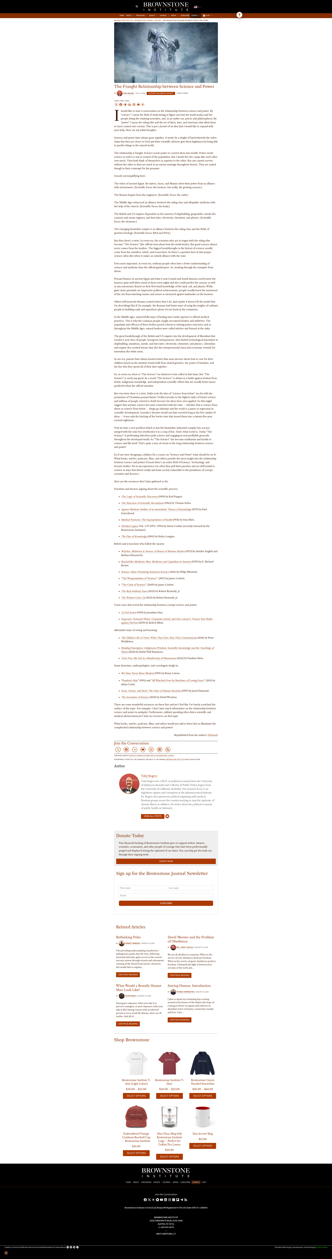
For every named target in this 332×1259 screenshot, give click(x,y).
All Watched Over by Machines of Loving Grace (178, 680)
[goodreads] (174, 1199)
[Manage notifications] (6, 1253)
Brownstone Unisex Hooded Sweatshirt (203, 1082)
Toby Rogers (149, 776)
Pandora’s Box (130, 680)
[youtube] (162, 1199)
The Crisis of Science (134, 584)
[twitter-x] (150, 1199)
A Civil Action (128, 612)
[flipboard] (178, 1199)
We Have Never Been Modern (137, 673)
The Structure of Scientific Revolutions (142, 503)
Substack (213, 735)
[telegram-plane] (182, 1199)
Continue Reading (128, 974)
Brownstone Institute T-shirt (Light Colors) (136, 1082)
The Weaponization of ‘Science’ (139, 578)
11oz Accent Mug (203, 1133)
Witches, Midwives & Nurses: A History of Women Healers (153, 551)
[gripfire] (154, 1199)
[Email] (167, 816)
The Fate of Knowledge (134, 536)
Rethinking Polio (128, 937)
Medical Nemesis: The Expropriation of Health (146, 519)
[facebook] (146, 1199)
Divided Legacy (129, 526)
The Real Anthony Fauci (134, 591)
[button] (137, 6)
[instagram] (170, 1199)
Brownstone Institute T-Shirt (169, 1082)
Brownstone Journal (144, 20)
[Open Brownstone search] (239, 15)
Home (128, 1182)
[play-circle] (158, 1199)
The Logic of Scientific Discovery (139, 496)
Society (170, 93)
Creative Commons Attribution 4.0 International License (151, 755)
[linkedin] (166, 1199)
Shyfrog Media (321, 1247)
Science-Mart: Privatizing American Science (145, 572)
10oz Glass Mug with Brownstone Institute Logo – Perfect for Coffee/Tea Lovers (169, 1139)
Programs (146, 1182)
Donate (196, 1182)
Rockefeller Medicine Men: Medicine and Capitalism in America (156, 561)
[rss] (186, 1199)
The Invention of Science (135, 697)
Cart (204, 1182)
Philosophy (161, 93)
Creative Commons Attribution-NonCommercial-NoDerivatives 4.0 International (35, 1247)
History (158, 20)
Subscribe (166, 903)
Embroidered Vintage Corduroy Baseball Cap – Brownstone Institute (136, 1137)
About (136, 1182)
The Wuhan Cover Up (133, 597)
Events (157, 1182)
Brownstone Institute (123, 20)
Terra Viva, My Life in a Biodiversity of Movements (148, 658)
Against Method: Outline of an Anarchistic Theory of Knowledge (156, 509)
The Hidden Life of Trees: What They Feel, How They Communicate (159, 637)
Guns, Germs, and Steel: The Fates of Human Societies (151, 690)
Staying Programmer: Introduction (189, 986)
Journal (166, 1182)
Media (175, 1182)
